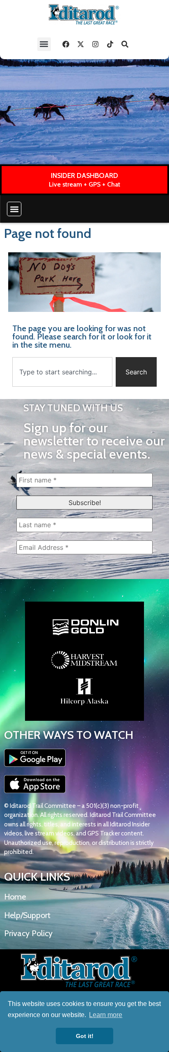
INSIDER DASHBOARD (84, 175)
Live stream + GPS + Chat (84, 184)
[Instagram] (96, 44)
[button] (44, 44)
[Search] (125, 44)
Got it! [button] (85, 1036)
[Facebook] (66, 44)
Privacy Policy (28, 933)
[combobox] (62, 372)
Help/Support (27, 915)
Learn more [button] (105, 1014)
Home (15, 897)
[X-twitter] (81, 44)
